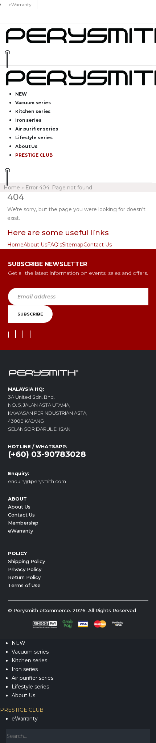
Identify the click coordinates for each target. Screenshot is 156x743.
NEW (21, 94)
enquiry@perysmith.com (37, 481)
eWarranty (20, 531)
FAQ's (54, 244)
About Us (26, 146)
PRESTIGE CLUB (33, 155)
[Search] (145, 736)
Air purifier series (36, 129)
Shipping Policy (26, 561)
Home (12, 187)
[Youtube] (15, 334)
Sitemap (72, 244)
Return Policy (24, 577)
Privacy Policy (24, 569)
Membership (23, 523)
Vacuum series (32, 102)
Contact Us (97, 244)
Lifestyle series (34, 137)
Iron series (28, 120)
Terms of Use (24, 585)
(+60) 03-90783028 (47, 454)
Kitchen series (32, 111)
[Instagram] (22, 334)
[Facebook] (8, 335)
